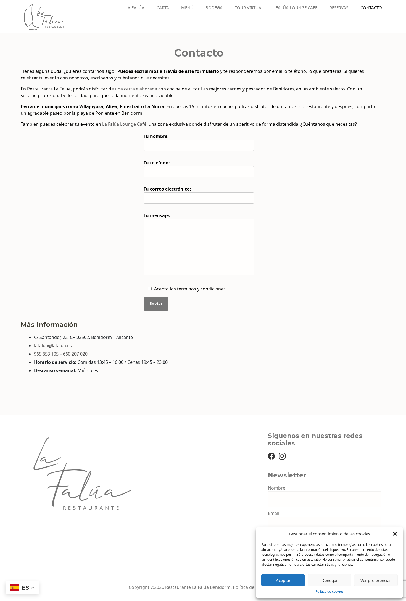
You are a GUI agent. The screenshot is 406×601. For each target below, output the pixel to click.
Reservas (338, 7)
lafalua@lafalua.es (53, 346)
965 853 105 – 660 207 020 (61, 354)
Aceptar (283, 580)
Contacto (371, 7)
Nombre (276, 488)
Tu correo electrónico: (167, 189)
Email (273, 513)
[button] (395, 533)
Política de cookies (329, 591)
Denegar (329, 580)
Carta (163, 7)
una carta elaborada (136, 89)
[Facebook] (271, 456)
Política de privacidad (255, 587)
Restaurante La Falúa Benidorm (198, 587)
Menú (187, 7)
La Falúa (134, 7)
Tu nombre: (156, 136)
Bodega (214, 7)
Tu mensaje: (157, 215)
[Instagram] (282, 456)
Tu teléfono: (157, 163)
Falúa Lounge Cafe (296, 7)
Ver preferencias (375, 580)
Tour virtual (249, 7)
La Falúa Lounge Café (124, 124)
